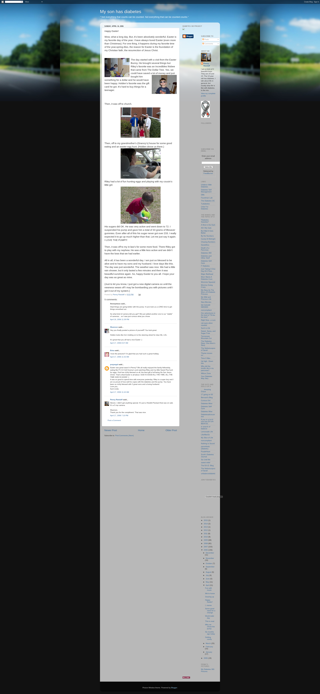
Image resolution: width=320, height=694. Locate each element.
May (208, 582)
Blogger (174, 688)
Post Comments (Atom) (124, 435)
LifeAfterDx (205, 435)
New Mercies (206, 302)
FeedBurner (208, 173)
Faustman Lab (206, 198)
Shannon (114, 327)
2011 (206, 534)
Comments (208, 44)
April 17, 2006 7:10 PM (119, 415)
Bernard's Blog (207, 397)
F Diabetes (205, 266)
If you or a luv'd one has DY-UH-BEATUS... (207, 421)
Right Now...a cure (208, 320)
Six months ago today (210, 633)
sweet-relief (205, 463)
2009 (206, 540)
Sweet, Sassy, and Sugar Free (208, 332)
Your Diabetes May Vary (206, 377)
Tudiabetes (205, 204)
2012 (206, 530)
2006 (206, 550)
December (210, 553)
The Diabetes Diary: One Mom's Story (208, 343)
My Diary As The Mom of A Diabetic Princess (208, 292)
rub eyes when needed (207, 324)
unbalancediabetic (208, 474)
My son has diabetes (120, 11)
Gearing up (209, 597)
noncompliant (206, 310)
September (210, 567)
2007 (206, 547)
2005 (206, 658)
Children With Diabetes (206, 186)
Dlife (202, 195)
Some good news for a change (210, 611)
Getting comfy (208, 638)
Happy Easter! (209, 601)
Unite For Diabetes (204, 208)
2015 (206, 520)
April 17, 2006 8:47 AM (119, 343)
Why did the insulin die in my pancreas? (207, 368)
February (209, 647)
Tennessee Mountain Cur (206, 337)
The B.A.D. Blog (207, 466)
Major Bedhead (207, 274)
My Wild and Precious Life (206, 298)
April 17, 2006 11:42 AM (119, 357)
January (209, 652)
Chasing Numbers (208, 242)
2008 (206, 543)
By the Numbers (207, 236)
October (209, 563)
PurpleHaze (205, 451)
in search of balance (205, 428)
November (210, 558)
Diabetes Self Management (206, 191)
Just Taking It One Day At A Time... (208, 270)
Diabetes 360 (206, 253)
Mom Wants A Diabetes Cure (206, 278)
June (208, 579)
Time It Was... (206, 358)
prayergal (114, 364)
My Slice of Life (207, 438)
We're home (210, 593)
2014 (206, 524)
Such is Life (205, 328)
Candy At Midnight (208, 239)
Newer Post (110, 430)
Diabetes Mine (206, 403)
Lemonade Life (207, 432)
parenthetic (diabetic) (205, 447)
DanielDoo (205, 245)
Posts (206, 39)
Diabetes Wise (206, 411)
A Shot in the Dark (208, 225)
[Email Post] (139, 295)
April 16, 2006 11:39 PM (119, 319)
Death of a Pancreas (205, 249)
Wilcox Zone (206, 373)
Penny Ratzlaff (116, 400)
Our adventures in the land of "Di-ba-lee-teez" (208, 315)
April (208, 585)
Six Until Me (205, 460)
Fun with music (208, 589)
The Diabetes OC (208, 201)
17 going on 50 (207, 394)
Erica (112, 350)
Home (141, 430)
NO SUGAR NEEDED (205, 306)
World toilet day (209, 617)
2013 (206, 527)
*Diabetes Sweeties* (205, 221)
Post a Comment (114, 420)
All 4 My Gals (206, 228)
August (209, 572)
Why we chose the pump (210, 627)
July (207, 575)
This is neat (209, 621)
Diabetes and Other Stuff (206, 257)
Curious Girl (205, 400)
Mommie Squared (208, 282)
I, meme (208, 605)
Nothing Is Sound (208, 443)
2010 (206, 537)
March (208, 643)
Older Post (171, 430)
